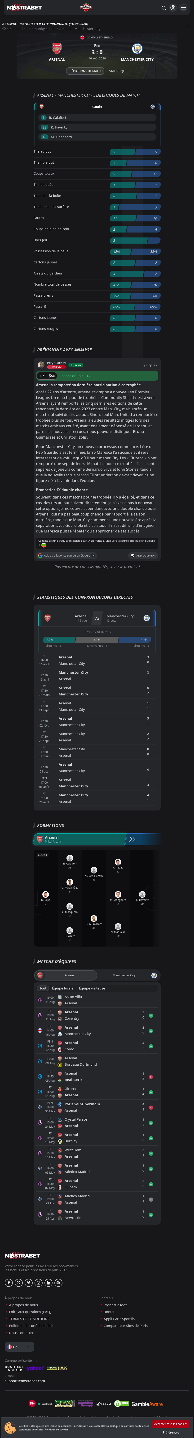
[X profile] (19, 1283)
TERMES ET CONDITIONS (29, 1319)
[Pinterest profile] (29, 1283)
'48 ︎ (44, 137)
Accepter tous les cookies (171, 1424)
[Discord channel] (58, 1283)
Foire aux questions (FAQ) (30, 1311)
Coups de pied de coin (51, 229)
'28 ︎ (44, 127)
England (16, 28)
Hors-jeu (40, 240)
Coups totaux (44, 173)
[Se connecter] (173, 8)
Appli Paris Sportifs (119, 1319)
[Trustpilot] (44, 1403)
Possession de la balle (51, 251)
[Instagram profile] (39, 1283)
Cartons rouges (46, 328)
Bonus (109, 1311)
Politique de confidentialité (31, 1325)
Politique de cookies (56, 1429)
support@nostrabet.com (25, 1380)
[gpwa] (65, 1403)
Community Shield (41, 28)
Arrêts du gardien (48, 273)
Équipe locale (62, 988)
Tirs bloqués (43, 184)
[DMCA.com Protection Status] (121, 1403)
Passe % (40, 306)
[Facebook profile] (9, 1283)
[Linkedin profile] (48, 1283)
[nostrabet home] (22, 1255)
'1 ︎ (43, 117)
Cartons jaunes (45, 262)
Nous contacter (21, 1332)
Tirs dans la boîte (47, 195)
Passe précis (43, 295)
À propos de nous (23, 1305)
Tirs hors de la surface (51, 206)
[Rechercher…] (163, 7)
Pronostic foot (115, 1305)
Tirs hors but (44, 162)
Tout (43, 988)
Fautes (39, 218)
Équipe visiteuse (92, 988)
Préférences (171, 1432)
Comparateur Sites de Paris (126, 1325)
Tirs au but (42, 151)
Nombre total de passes (52, 284)
